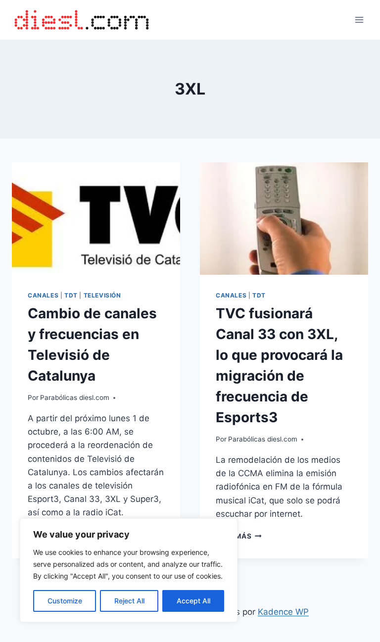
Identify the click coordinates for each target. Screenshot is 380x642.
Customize (65, 600)
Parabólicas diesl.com (74, 397)
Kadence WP (283, 612)
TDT (71, 295)
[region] (129, 570)
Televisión (102, 295)
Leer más (239, 536)
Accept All (193, 600)
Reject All (129, 600)
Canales (43, 295)
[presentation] (96, 218)
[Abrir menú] (359, 19)
